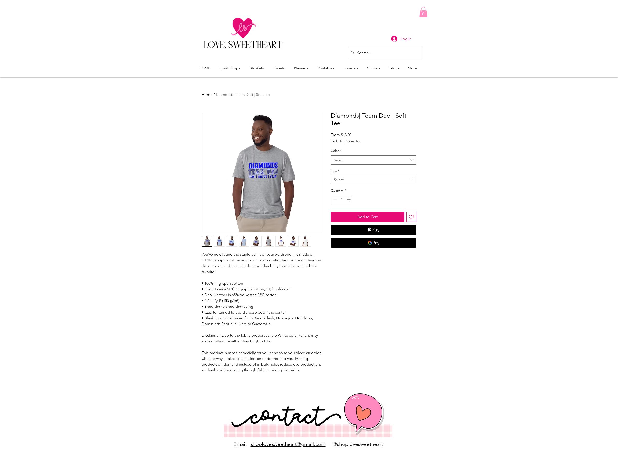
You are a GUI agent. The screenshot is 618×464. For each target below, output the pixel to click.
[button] (423, 12)
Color (336, 151)
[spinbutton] (341, 199)
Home (207, 94)
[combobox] (373, 160)
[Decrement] (334, 199)
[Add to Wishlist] (411, 217)
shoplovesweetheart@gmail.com (288, 444)
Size (335, 171)
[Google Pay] (373, 243)
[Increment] (349, 199)
